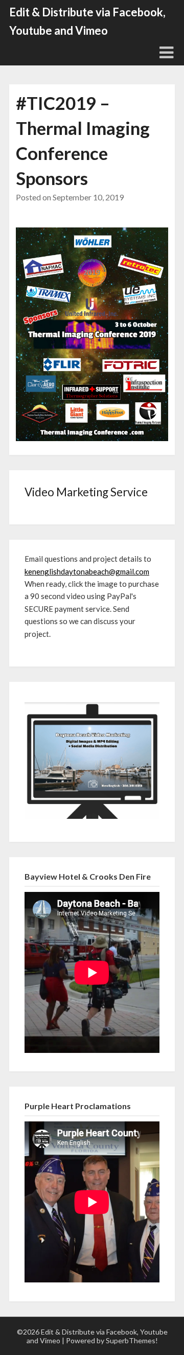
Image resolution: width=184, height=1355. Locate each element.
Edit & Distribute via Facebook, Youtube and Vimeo (87, 21)
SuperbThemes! (132, 1340)
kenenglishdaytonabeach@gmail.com (87, 571)
